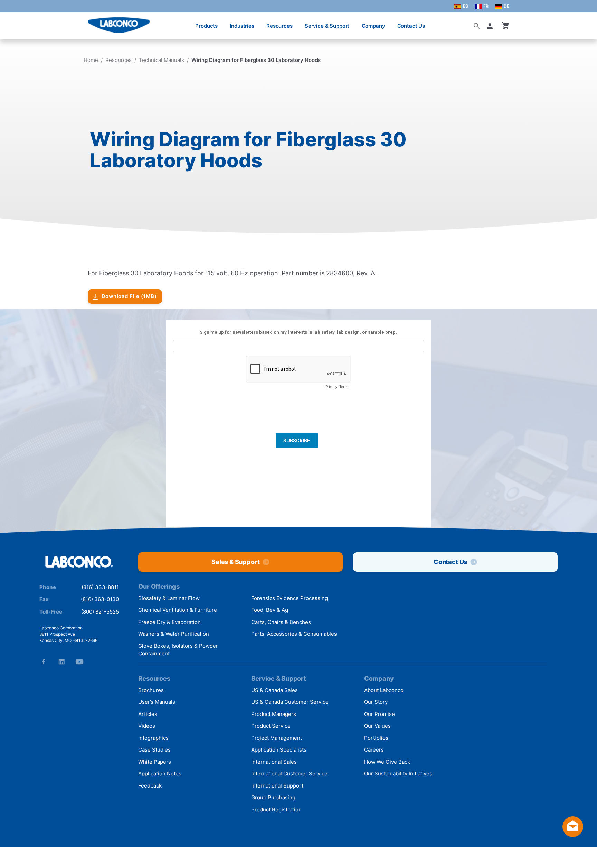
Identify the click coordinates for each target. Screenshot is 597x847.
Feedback (150, 785)
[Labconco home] (79, 562)
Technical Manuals (161, 60)
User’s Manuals (156, 702)
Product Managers (273, 714)
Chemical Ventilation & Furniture (177, 610)
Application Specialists (278, 749)
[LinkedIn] (61, 661)
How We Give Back (387, 761)
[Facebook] (43, 661)
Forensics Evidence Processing (289, 598)
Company (373, 26)
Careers (374, 749)
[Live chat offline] (572, 834)
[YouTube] (79, 661)
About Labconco (384, 690)
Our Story (376, 702)
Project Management (276, 738)
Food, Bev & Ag (269, 610)
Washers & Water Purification (173, 633)
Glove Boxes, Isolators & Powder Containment (178, 650)
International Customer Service (289, 773)
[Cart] (506, 26)
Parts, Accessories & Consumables (294, 633)
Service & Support (327, 26)
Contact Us (411, 26)
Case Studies (154, 749)
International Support (277, 785)
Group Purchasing (273, 797)
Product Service (271, 725)
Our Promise (379, 714)
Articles (147, 714)
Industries (242, 26)
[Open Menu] (12, 22)
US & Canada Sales (274, 690)
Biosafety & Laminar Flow (169, 598)
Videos (146, 725)
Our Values (377, 725)
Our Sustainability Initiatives (398, 773)
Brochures (151, 690)
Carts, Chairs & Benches (281, 622)
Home (91, 60)
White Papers (154, 761)
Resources (279, 26)
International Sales (274, 761)
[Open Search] (477, 26)
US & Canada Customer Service (290, 702)
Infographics (153, 738)
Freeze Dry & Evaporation (169, 622)
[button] (491, 25)
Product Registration (276, 809)
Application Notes (159, 773)
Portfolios (376, 738)
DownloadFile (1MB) (129, 296)
